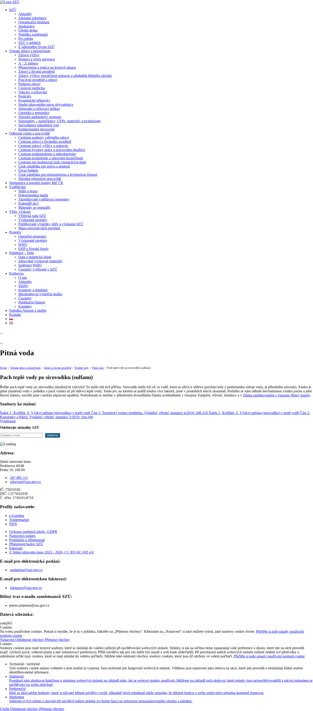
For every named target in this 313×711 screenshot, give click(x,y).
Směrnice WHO (30, 265)
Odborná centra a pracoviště (29, 133)
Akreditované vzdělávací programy (43, 199)
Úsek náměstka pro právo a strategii (44, 166)
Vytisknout (8, 421)
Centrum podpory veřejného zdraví (43, 137)
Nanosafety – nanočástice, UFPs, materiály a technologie (59, 121)
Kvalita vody (82, 367)
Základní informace (32, 18)
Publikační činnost (31, 302)
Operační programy (32, 236)
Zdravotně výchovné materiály (40, 261)
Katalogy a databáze (33, 290)
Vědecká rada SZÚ (32, 216)
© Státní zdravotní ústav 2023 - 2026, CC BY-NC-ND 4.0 (51, 552)
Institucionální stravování (36, 129)
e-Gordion (16, 516)
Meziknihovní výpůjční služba (40, 294)
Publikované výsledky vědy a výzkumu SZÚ (50, 224)
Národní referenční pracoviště (39, 179)
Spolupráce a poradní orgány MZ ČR (36, 183)
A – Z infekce (28, 63)
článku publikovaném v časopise (276, 395)
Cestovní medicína (31, 88)
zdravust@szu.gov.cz (25, 482)
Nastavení (7, 640)
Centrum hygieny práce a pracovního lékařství (51, 150)
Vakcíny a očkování (32, 92)
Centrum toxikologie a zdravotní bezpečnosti (50, 158)
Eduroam (15, 548)
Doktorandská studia (33, 195)
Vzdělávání (17, 187)
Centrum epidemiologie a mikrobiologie (47, 154)
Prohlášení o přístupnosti (27, 540)
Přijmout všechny (57, 640)
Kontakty (25, 306)
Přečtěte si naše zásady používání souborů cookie (269, 656)
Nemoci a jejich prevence (36, 59)
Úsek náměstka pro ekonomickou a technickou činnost (57, 174)
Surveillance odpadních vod (38, 125)
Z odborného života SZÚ (36, 47)
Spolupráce (26, 26)
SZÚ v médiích (29, 43)
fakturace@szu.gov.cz (26, 588)
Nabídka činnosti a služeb (27, 310)
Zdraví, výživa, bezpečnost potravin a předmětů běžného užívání (65, 76)
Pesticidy (24, 96)
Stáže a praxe (28, 191)
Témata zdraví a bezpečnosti (29, 51)
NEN (13, 524)
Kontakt (15, 315)
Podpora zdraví (29, 84)
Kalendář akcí (28, 203)
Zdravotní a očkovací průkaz (39, 109)
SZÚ (12, 10)
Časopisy (25, 298)
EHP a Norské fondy (33, 249)
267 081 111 (19, 478)
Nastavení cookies (22, 536)
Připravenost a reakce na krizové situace (47, 67)
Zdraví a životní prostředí (36, 71)
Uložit (5, 709)
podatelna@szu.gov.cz (26, 570)
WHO (22, 245)
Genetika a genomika (33, 113)
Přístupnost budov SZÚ (26, 544)
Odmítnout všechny (30, 640)
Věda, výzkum (19, 212)
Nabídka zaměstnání (33, 34)
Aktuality (25, 14)
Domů (3, 367)
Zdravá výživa (28, 55)
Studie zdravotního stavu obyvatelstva (45, 104)
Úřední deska (28, 30)
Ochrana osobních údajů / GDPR (33, 532)
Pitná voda (98, 367)
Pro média (25, 39)
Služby (23, 286)
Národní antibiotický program (39, 117)
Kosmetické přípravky (34, 100)
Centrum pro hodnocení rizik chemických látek (52, 162)
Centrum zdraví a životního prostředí (44, 142)
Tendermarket (19, 520)
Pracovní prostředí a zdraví (37, 80)
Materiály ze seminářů (34, 207)
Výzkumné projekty (32, 220)
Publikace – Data (21, 253)
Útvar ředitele (28, 170)
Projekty (15, 232)
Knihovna (16, 273)
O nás (22, 278)
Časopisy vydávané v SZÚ (37, 269)
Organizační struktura (33, 22)
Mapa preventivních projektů (39, 228)
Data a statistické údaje (34, 257)
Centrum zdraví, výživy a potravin (43, 146)
